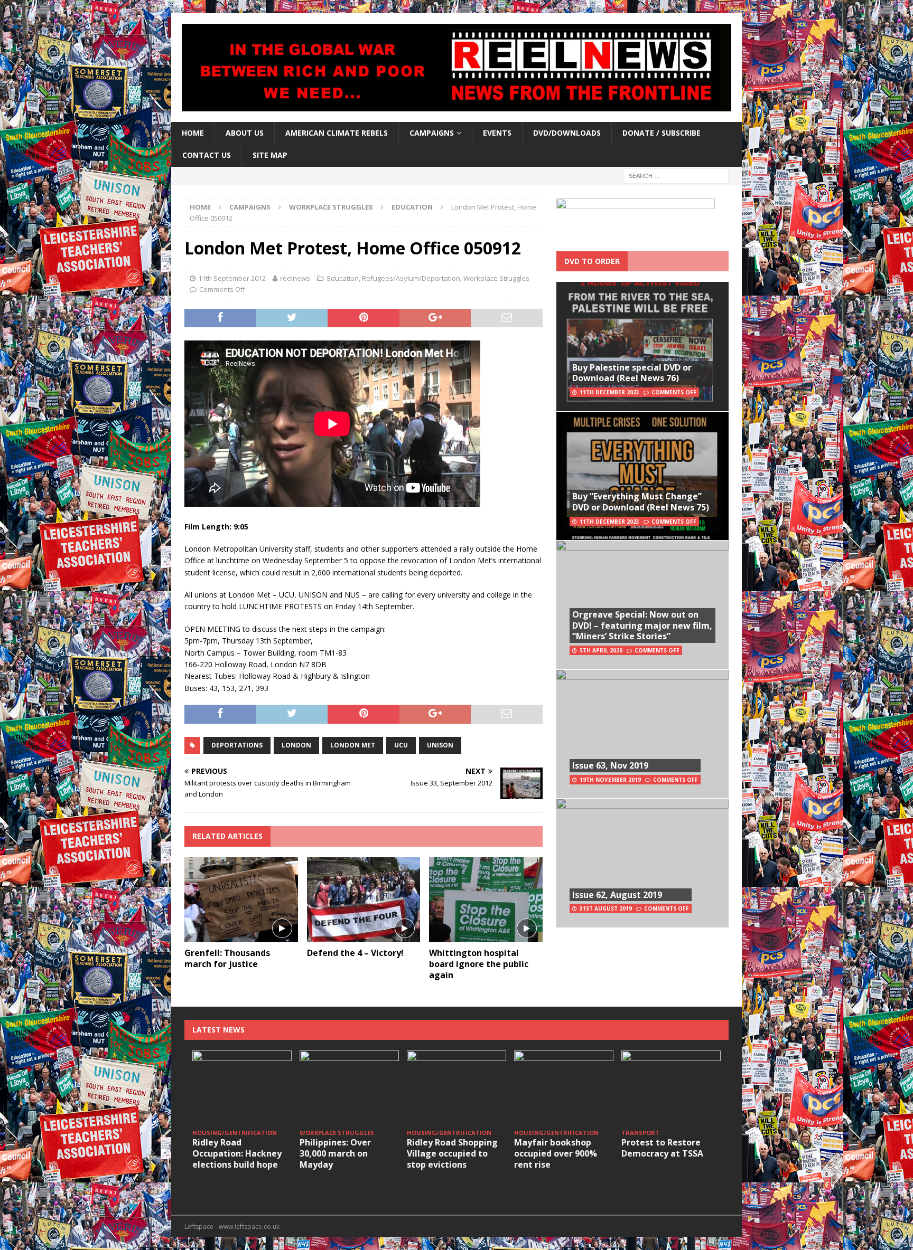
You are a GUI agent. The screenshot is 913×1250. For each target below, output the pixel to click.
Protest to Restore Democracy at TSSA (662, 1148)
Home (193, 133)
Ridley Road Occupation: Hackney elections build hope (237, 1153)
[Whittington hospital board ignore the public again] (486, 899)
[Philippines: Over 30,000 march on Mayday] (349, 1087)
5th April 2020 (601, 650)
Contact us (206, 155)
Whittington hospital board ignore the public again (478, 964)
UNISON (440, 745)
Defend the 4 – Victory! (355, 953)
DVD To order (592, 261)
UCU (401, 745)
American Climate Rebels (336, 133)
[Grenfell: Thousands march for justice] (241, 899)
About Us (245, 133)
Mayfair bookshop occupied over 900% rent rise (555, 1153)
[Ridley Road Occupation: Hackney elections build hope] (242, 1087)
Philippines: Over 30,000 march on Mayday (335, 1153)
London (296, 745)
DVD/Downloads (567, 133)
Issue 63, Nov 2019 (610, 765)
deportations (237, 745)
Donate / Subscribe (661, 133)
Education (343, 278)
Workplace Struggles (331, 207)
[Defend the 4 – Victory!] (364, 899)
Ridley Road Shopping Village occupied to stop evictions (452, 1153)
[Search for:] (676, 175)
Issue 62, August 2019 (617, 895)
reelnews (295, 278)
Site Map (270, 155)
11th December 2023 (609, 392)
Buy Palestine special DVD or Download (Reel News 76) (632, 373)
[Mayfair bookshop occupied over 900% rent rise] (563, 1087)
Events (497, 133)
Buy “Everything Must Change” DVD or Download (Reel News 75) (640, 501)
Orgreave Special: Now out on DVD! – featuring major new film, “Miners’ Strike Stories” (642, 625)
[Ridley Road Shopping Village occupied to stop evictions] (456, 1087)
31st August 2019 (606, 908)
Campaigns (250, 207)
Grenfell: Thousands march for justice (227, 958)
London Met (352, 745)
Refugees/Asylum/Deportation (411, 278)
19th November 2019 (610, 779)
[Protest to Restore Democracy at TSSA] (671, 1087)
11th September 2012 (232, 278)
